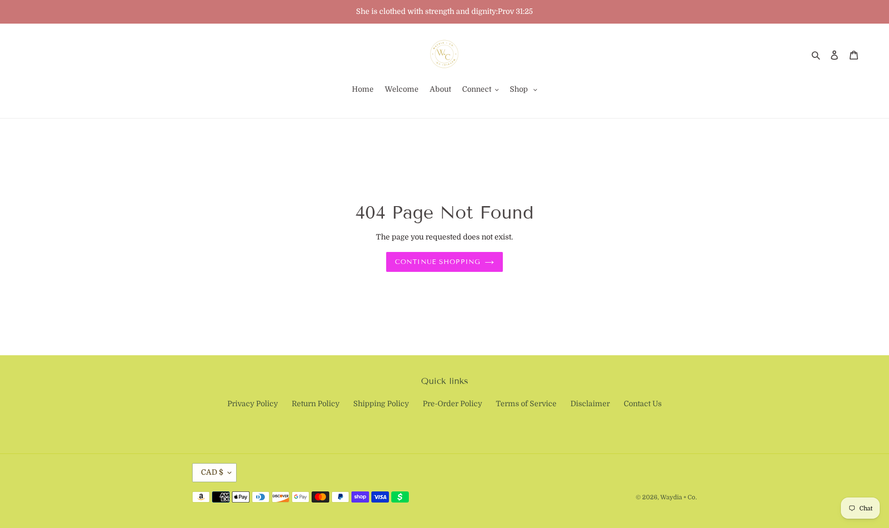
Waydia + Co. (678, 497)
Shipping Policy (381, 404)
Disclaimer (590, 404)
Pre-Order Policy (452, 404)
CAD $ (212, 472)
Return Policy (315, 404)
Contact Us (643, 404)
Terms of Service (526, 404)
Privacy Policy (252, 404)
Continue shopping (437, 262)
